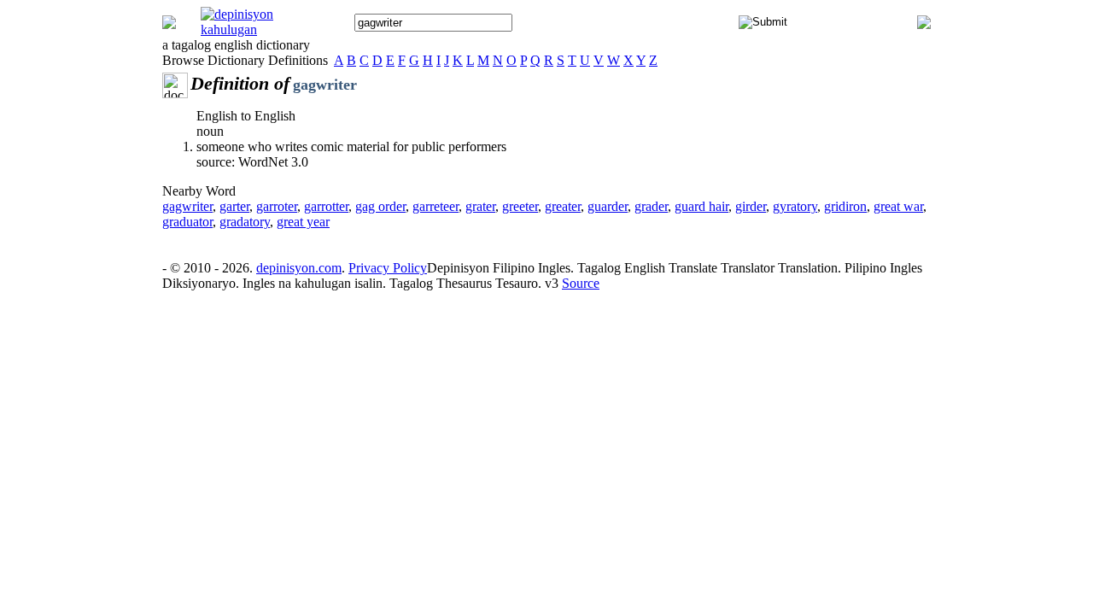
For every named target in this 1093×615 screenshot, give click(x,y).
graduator (187, 221)
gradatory (244, 221)
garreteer (435, 206)
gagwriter (187, 206)
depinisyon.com (299, 268)
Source (580, 283)
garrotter (326, 206)
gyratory (795, 206)
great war (898, 206)
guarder (607, 206)
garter (234, 206)
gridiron (845, 206)
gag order (380, 206)
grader (651, 206)
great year (303, 221)
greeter (520, 206)
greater (563, 206)
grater (480, 206)
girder (750, 206)
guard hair (701, 206)
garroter (276, 206)
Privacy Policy (387, 268)
